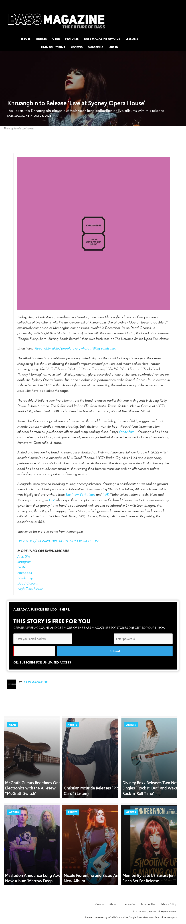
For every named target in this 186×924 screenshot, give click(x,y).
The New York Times (80, 494)
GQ (51, 500)
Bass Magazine (18, 116)
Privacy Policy (143, 917)
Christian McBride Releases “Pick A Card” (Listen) (94, 790)
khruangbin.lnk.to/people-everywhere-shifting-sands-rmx (75, 348)
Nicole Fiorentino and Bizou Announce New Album (97, 878)
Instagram (24, 561)
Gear (12, 724)
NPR (105, 494)
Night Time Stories (30, 589)
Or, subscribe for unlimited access (42, 662)
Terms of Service (163, 917)
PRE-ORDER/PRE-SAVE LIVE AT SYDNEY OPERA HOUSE (58, 541)
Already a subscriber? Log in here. (41, 609)
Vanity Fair (126, 431)
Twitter (22, 567)
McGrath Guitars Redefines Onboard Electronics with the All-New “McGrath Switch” (37, 788)
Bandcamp (25, 578)
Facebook (24, 572)
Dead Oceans (27, 583)
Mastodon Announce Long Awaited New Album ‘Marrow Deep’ (36, 878)
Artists (72, 724)
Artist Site (23, 556)
